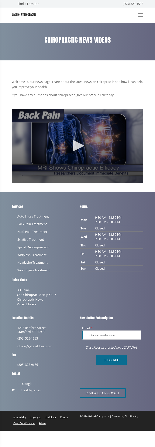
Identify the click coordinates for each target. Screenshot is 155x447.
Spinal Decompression (33, 247)
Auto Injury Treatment (33, 216)
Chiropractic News (29, 299)
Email (87, 327)
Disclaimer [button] (50, 416)
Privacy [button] (64, 416)
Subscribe (111, 359)
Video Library (25, 304)
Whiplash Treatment (31, 255)
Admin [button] (42, 422)
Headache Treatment (32, 263)
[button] (77, 145)
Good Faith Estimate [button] (24, 422)
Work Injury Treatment (33, 270)
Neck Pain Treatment (32, 232)
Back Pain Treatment (32, 224)
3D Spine (22, 290)
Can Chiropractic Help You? (35, 295)
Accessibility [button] (19, 416)
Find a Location (28, 4)
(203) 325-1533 (132, 4)
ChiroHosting (131, 415)
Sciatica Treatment (30, 240)
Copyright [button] (35, 416)
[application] (77, 146)
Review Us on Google (103, 392)
